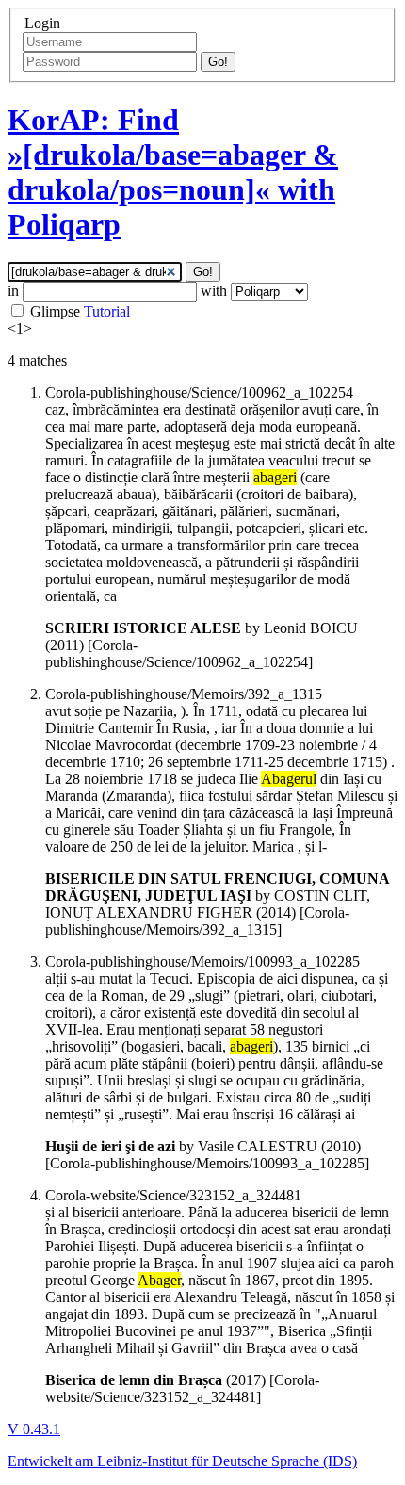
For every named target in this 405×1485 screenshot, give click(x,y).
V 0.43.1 (34, 1429)
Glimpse (55, 311)
